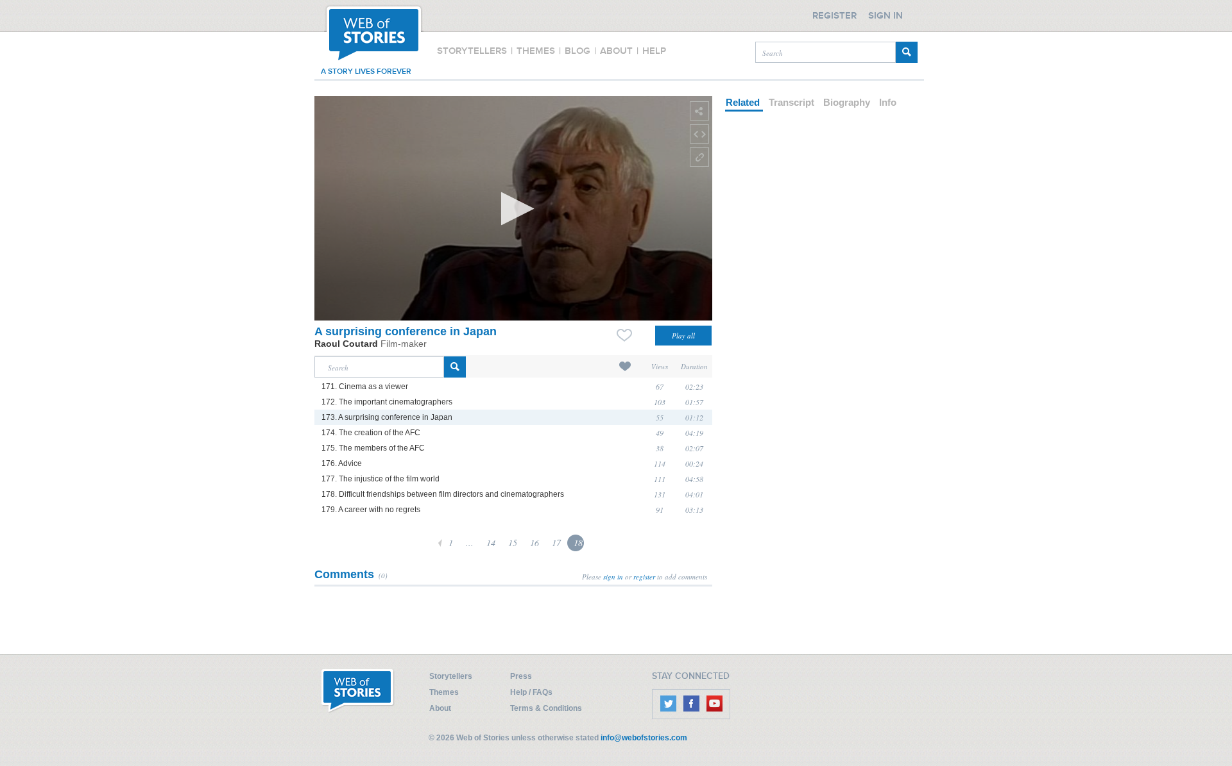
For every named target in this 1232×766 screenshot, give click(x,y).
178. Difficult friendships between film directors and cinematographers (442, 494)
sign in (613, 576)
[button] (513, 208)
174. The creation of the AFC (370, 432)
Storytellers (450, 676)
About (440, 708)
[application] (513, 208)
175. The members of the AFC (373, 448)
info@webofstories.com (644, 737)
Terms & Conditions (546, 708)
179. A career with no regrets (370, 509)
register (644, 576)
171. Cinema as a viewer (364, 386)
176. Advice (341, 463)
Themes (444, 692)
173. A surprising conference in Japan (386, 417)
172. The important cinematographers (386, 401)
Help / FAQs (531, 692)
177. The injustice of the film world (380, 478)
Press (521, 676)
